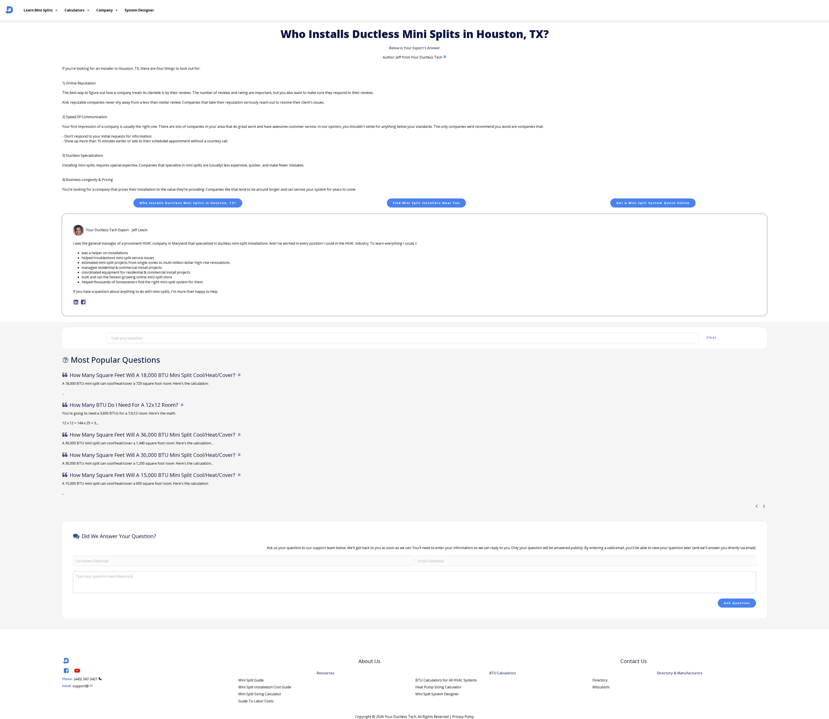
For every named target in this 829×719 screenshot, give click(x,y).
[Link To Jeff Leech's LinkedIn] (75, 302)
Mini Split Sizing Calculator (259, 694)
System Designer (139, 10)
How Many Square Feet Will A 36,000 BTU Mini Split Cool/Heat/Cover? (152, 434)
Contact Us (633, 661)
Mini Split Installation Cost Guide (264, 687)
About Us (369, 661)
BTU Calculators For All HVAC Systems (446, 680)
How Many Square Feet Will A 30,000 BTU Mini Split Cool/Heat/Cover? (152, 454)
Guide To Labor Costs (256, 701)
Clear (711, 337)
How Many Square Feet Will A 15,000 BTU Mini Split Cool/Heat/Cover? (152, 474)
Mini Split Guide (251, 680)
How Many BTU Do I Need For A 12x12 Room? (124, 404)
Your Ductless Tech (426, 57)
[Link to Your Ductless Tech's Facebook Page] (66, 671)
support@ (81, 686)
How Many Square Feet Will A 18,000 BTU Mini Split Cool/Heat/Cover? (152, 375)
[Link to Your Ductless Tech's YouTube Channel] (77, 671)
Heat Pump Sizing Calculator (438, 687)
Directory (600, 680)
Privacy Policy (463, 716)
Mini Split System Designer (437, 694)
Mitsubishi (600, 687)
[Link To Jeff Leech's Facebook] (82, 302)
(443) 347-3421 (86, 679)
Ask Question (737, 603)
